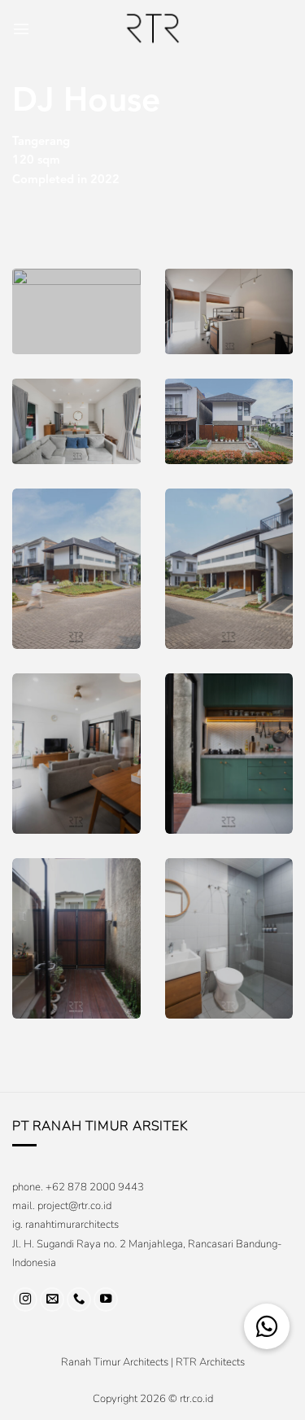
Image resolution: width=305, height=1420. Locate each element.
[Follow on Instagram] (25, 1299)
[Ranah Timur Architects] (153, 28)
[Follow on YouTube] (106, 1299)
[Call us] (79, 1299)
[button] (21, 29)
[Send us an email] (52, 1299)
